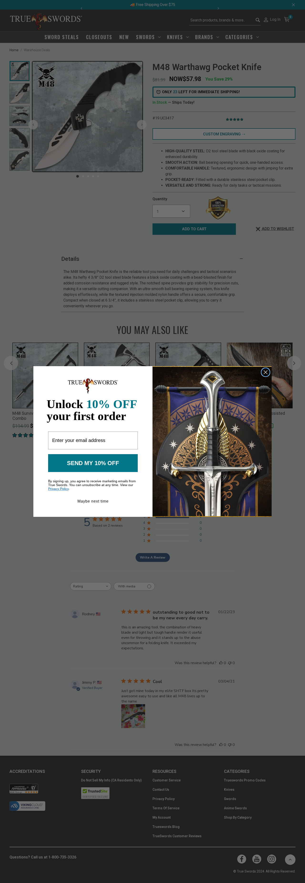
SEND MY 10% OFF (93, 463)
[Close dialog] (265, 372)
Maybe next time (93, 501)
